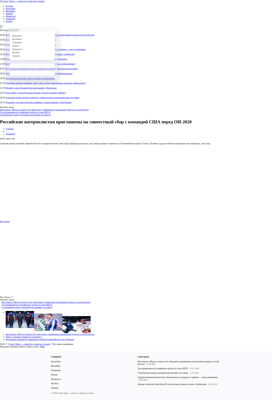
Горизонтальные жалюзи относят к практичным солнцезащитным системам (42, 97)
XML (42, 346)
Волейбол (10, 11)
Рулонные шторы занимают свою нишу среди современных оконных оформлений (45, 83)
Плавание (10, 19)
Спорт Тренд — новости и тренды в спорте (29, 344)
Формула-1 (11, 16)
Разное (9, 21)
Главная (9, 129)
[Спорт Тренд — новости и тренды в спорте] (22, 1)
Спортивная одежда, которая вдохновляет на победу (25, 115)
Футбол (9, 6)
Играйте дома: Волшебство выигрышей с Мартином (31, 88)
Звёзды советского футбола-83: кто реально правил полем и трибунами (172, 384)
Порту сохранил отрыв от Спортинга (24, 337)
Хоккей (9, 13)
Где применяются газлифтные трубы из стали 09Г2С (25, 112)
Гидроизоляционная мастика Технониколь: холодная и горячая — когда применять (178, 377)
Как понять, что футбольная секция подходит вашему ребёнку (36, 93)
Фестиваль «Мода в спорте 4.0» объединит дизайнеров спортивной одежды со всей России (44, 110)
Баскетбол (10, 8)
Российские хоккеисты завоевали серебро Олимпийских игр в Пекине (40, 339)
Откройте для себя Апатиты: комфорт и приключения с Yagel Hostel (38, 102)
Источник (5, 221)
